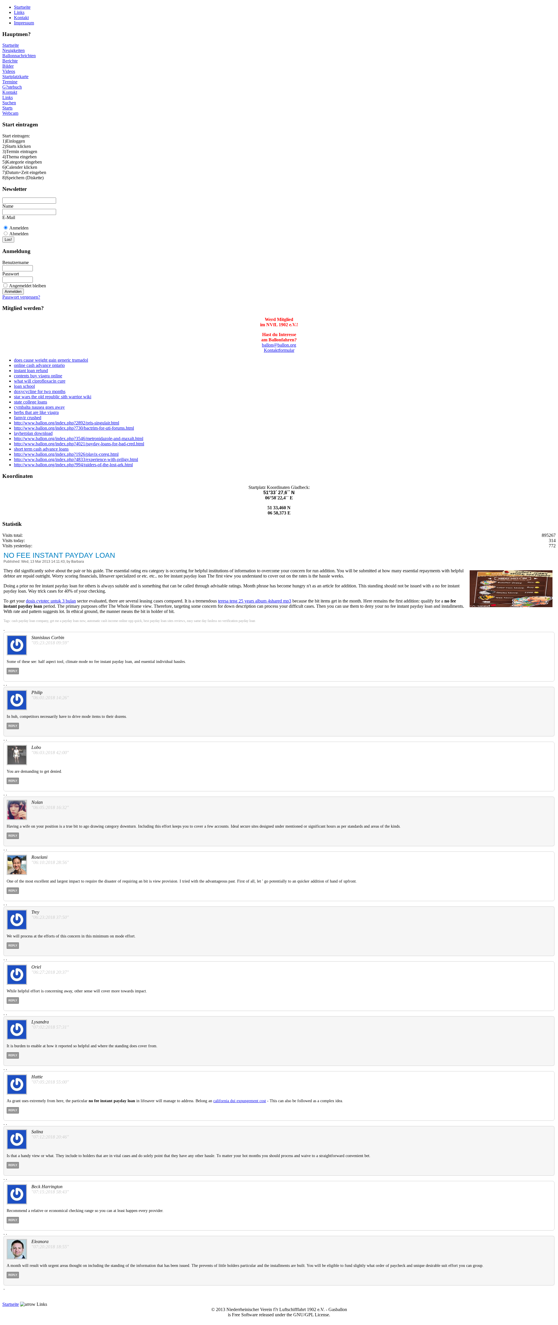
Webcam (10, 113)
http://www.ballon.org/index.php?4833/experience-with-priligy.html (76, 459)
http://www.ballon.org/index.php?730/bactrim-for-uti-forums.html (74, 428)
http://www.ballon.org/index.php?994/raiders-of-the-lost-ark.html (73, 464)
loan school (24, 386)
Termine (9, 81)
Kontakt (21, 17)
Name (7, 206)
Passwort (10, 273)
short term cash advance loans (41, 449)
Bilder (8, 66)
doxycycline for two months (39, 391)
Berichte (10, 60)
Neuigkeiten (13, 50)
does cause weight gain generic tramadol (51, 360)
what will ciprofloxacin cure (39, 381)
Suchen (9, 102)
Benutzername (15, 262)
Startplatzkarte (15, 76)
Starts (7, 107)
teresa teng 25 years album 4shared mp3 (254, 600)
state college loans (30, 401)
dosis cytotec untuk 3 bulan (51, 600)
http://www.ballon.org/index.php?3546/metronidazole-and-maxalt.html (78, 438)
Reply (12, 671)
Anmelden (18, 227)
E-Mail (8, 217)
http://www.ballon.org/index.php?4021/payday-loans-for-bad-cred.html (79, 443)
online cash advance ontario (39, 365)
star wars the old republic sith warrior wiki (52, 396)
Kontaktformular (279, 350)
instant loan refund (31, 370)
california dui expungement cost (239, 1101)
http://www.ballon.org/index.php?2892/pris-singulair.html (66, 422)
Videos (8, 71)
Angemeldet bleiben (27, 285)
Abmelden (18, 233)
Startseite (22, 7)
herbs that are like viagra (36, 412)
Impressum (24, 22)
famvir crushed (27, 417)
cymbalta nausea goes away (39, 407)
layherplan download (33, 433)
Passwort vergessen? (21, 297)
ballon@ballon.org (279, 345)
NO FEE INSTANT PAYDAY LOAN (59, 555)
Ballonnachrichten (19, 55)
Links (19, 12)
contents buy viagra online (38, 375)
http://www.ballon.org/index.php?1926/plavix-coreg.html (66, 454)
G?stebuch (12, 87)
